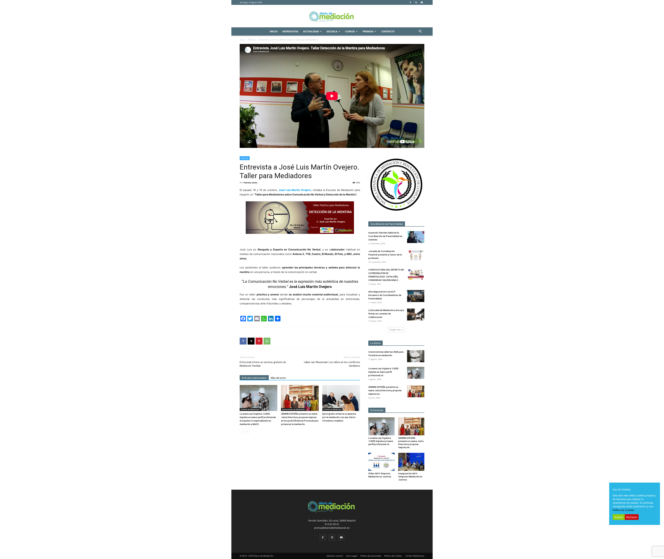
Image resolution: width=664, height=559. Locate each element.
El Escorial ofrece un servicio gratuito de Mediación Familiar (263, 364)
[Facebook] (410, 2)
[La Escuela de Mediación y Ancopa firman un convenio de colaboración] (415, 314)
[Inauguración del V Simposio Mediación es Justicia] (411, 462)
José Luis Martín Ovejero (295, 190)
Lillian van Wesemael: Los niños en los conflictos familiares (332, 364)
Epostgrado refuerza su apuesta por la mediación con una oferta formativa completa (339, 417)
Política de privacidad (370, 555)
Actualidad (311, 31)
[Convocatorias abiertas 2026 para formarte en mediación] (415, 356)
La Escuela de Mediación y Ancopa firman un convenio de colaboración (386, 313)
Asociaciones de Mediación (293, 409)
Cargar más (395, 329)
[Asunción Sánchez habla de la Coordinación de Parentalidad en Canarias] (415, 237)
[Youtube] (421, 2)
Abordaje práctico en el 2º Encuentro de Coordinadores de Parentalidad (384, 295)
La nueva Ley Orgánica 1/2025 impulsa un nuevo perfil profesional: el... (383, 372)
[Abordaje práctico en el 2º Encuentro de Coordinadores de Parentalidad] (415, 296)
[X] (416, 2)
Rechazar (631, 517)
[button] (420, 31)
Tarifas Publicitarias (414, 555)
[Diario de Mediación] (332, 16)
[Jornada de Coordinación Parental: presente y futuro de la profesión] (415, 256)
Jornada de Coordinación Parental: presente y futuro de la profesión (385, 254)
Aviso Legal (351, 555)
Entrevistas (290, 31)
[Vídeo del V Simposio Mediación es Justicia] (381, 462)
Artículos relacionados (254, 378)
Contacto (387, 31)
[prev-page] (242, 431)
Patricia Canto (250, 182)
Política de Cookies (393, 555)
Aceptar (618, 517)
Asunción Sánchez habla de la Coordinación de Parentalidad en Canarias (385, 236)
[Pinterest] (259, 341)
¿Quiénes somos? (334, 555)
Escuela (332, 31)
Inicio (274, 31)
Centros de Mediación (250, 409)
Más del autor (278, 378)
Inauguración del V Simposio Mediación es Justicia (410, 476)
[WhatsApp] (267, 341)
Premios (368, 31)
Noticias (252, 39)
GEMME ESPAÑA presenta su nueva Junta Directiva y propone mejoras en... (385, 390)
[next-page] (247, 431)
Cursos (350, 31)
